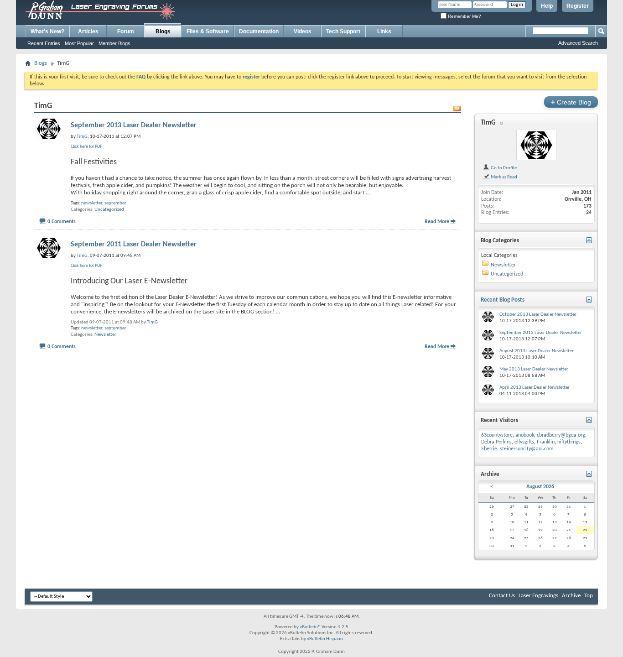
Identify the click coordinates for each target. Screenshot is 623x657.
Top (588, 596)
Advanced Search (578, 43)
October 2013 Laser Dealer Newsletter (537, 314)
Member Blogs (114, 43)
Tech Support (343, 31)
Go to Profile (503, 168)
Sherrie (489, 449)
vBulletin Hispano (325, 638)
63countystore (497, 435)
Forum (125, 31)
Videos (303, 31)
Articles (88, 31)
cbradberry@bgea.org (561, 435)
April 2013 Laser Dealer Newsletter (534, 387)
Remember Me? (463, 16)
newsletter (91, 203)
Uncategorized (109, 209)
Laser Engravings (538, 596)
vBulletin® (310, 627)
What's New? (47, 31)
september (115, 203)
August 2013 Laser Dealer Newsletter (536, 351)
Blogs (163, 31)
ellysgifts (524, 442)
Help (547, 6)
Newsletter (105, 334)
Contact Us (502, 596)
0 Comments (61, 221)
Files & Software (208, 31)
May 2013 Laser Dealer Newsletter (533, 369)
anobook (524, 435)
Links (384, 31)
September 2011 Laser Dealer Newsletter (134, 244)
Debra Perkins (496, 442)
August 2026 (540, 487)
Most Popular (79, 43)
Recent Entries (43, 43)
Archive (571, 596)
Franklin (546, 442)
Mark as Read (503, 177)
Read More (437, 221)
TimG (152, 322)
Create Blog (571, 102)
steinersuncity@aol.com (527, 449)
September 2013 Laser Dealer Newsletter (134, 125)
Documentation (259, 31)
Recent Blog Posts (502, 300)
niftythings (569, 442)
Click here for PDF (86, 146)
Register (577, 6)
